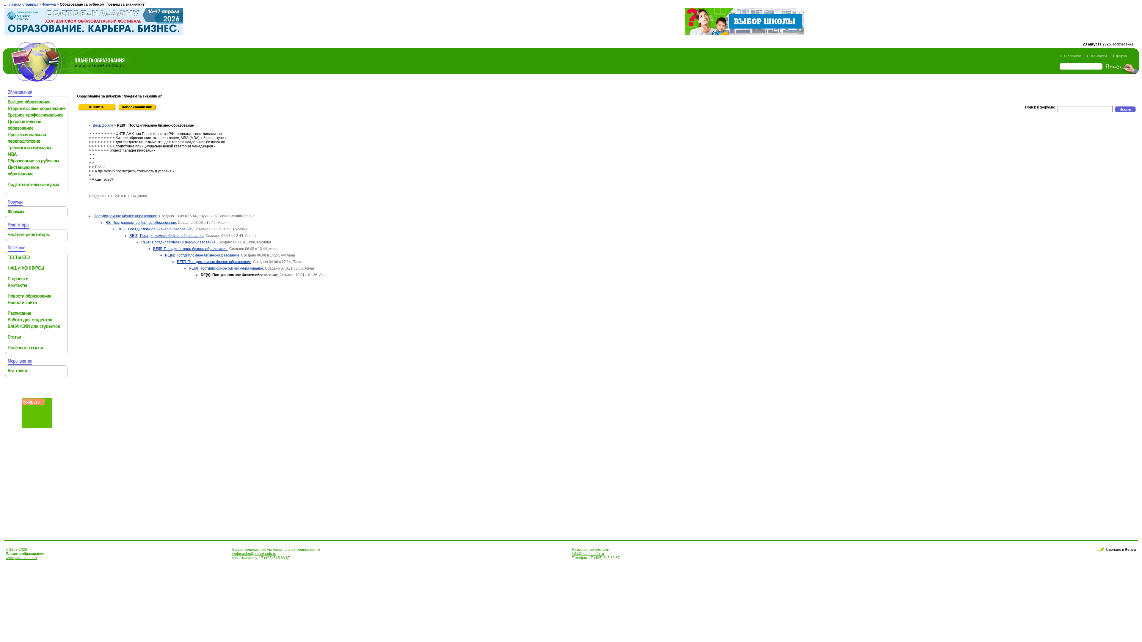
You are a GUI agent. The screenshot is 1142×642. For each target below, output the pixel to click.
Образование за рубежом (33, 161)
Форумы (49, 4)
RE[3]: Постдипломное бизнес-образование (166, 236)
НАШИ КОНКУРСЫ (26, 268)
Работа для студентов (30, 320)
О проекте (18, 279)
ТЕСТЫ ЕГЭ (19, 258)
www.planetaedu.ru (21, 558)
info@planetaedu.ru (588, 554)
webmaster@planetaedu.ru (254, 554)
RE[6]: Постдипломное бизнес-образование (202, 255)
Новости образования (29, 296)
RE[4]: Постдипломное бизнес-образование (178, 242)
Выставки (17, 371)
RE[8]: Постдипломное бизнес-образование (226, 268)
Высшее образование (29, 102)
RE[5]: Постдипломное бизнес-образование (190, 249)
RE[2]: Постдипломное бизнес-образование (154, 229)
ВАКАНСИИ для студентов (34, 327)
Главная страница (22, 4)
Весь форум (103, 125)
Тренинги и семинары (29, 148)
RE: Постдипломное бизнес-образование (141, 223)
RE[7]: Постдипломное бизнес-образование (214, 262)
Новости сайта (22, 303)
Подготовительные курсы (33, 185)
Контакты (17, 286)
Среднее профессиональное (36, 115)
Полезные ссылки (25, 348)
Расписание (19, 313)
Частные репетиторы (29, 235)
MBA (12, 154)
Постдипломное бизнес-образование (125, 216)
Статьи (14, 337)
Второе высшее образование (37, 109)
